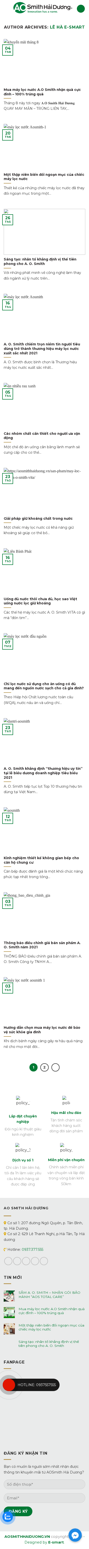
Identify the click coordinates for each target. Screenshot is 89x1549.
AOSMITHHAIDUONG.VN (27, 1536)
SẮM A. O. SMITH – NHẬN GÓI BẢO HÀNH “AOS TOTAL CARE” (49, 1294)
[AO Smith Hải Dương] (43, 8)
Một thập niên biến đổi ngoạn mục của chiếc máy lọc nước (51, 1327)
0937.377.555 (32, 1249)
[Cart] (81, 9)
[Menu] (7, 8)
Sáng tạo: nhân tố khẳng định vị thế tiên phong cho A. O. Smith (49, 1344)
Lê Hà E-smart (67, 27)
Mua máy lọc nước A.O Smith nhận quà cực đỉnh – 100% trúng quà (52, 1311)
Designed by (44, 1542)
